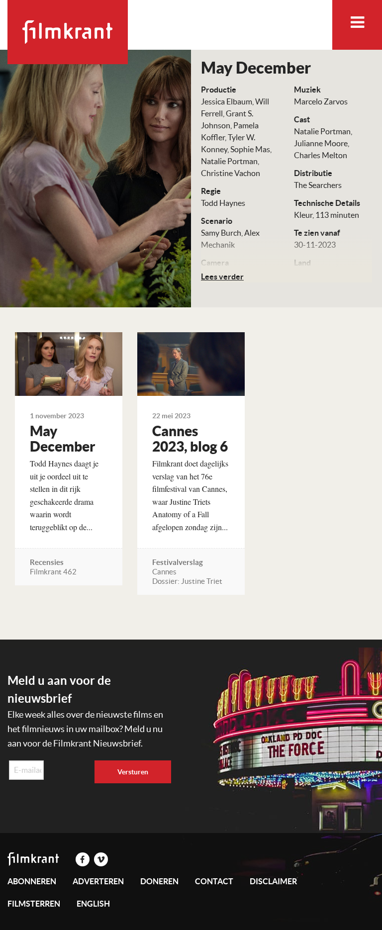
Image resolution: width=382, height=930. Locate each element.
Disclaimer (273, 881)
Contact (214, 881)
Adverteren (98, 881)
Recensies (47, 562)
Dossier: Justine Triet (187, 581)
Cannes (164, 571)
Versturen (132, 772)
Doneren (159, 881)
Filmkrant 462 (53, 571)
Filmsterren (33, 903)
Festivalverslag (177, 562)
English (93, 903)
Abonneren (31, 881)
